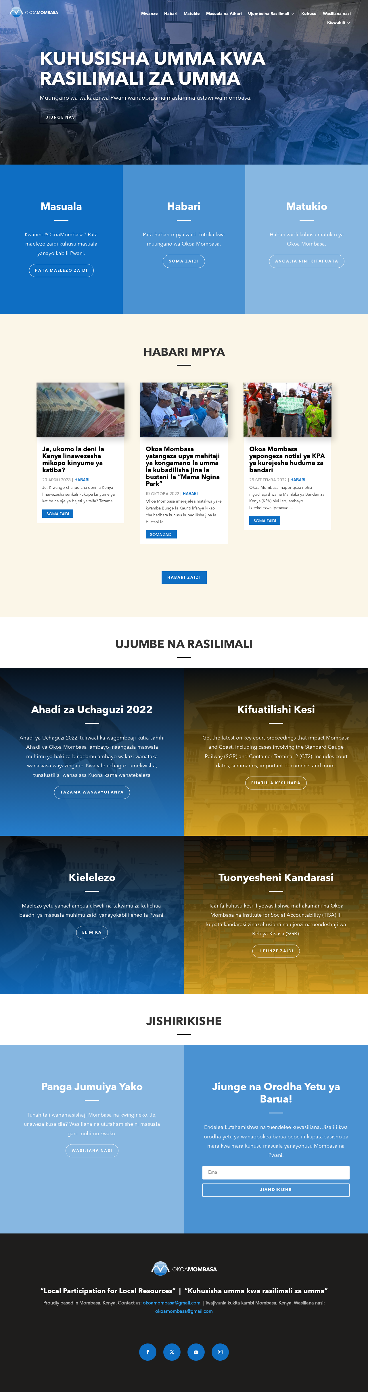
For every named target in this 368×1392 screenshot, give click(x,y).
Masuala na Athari (224, 14)
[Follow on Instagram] (220, 1352)
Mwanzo (149, 14)
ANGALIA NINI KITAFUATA (306, 261)
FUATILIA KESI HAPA (276, 783)
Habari (170, 14)
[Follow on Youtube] (196, 1352)
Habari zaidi (184, 577)
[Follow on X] (172, 1352)
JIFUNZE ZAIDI (276, 951)
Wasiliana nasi (337, 14)
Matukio (192, 14)
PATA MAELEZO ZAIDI (61, 270)
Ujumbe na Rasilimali (268, 14)
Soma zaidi (184, 261)
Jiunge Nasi (61, 117)
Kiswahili (336, 23)
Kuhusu (309, 14)
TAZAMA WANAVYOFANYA (92, 792)
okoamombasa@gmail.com (171, 1303)
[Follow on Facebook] (147, 1352)
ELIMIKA (92, 932)
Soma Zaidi (58, 514)
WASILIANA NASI (92, 1150)
